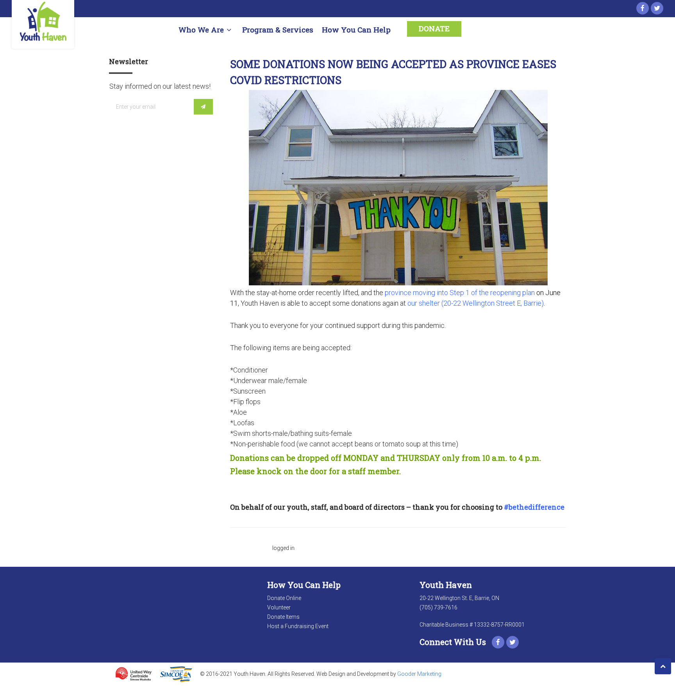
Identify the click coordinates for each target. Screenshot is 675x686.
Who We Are (201, 29)
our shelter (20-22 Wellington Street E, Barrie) (475, 303)
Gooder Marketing (419, 673)
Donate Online (284, 598)
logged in (283, 548)
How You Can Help (356, 29)
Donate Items (283, 617)
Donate (434, 28)
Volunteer (279, 607)
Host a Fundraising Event (298, 626)
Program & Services (277, 29)
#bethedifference (535, 507)
